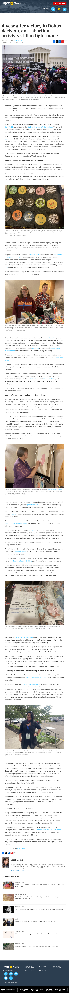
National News (19, 882)
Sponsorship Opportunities (57, 967)
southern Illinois (49, 379)
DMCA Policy (43, 970)
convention (9, 139)
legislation (32, 530)
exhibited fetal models (24, 637)
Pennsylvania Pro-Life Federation (48, 830)
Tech (16, 919)
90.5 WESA (21, 849)
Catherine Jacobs (19, 552)
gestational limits (33, 505)
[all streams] (64, 9)
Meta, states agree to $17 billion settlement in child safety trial (35, 921)
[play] (53, 9)
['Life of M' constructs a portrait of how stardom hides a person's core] (8, 934)
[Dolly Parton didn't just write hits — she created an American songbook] (8, 909)
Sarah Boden (17, 41)
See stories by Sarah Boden (21, 870)
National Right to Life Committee (40, 127)
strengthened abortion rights (16, 523)
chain (32, 815)
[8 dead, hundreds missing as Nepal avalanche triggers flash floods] (8, 946)
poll (6, 267)
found (14, 514)
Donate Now (61, 3)
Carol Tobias (9, 127)
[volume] (59, 9)
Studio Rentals (29, 971)
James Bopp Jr (49, 338)
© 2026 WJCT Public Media (10, 982)
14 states (35, 348)
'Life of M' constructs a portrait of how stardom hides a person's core (38, 934)
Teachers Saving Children (54, 489)
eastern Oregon (33, 379)
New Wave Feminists (32, 684)
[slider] (56, 9)
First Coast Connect (21, 894)
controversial (35, 255)
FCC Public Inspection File (29, 967)
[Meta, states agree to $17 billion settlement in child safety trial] (8, 922)
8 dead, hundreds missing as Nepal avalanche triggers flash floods (37, 946)
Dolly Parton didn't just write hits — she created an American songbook (39, 909)
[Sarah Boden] (5, 862)
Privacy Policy (43, 966)
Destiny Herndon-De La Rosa (36, 677)
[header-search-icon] (50, 3)
